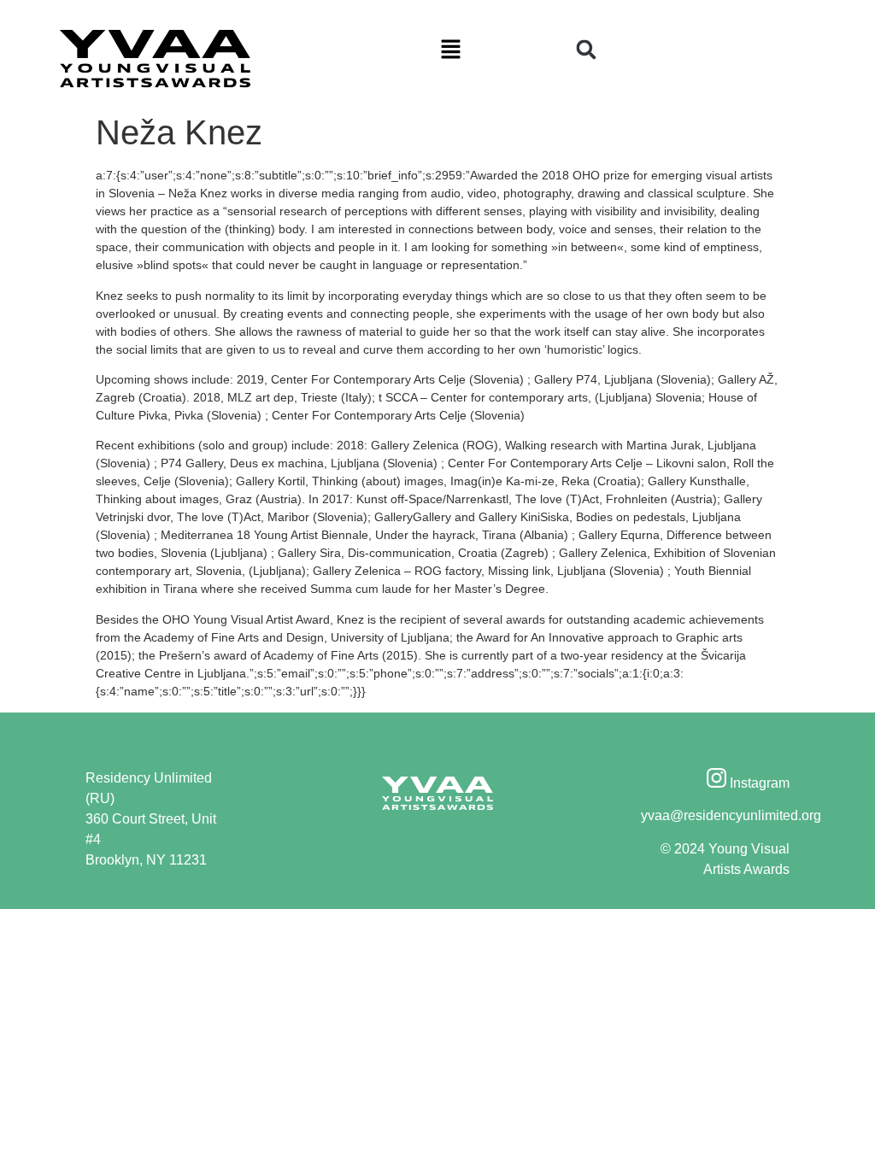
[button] (450, 50)
